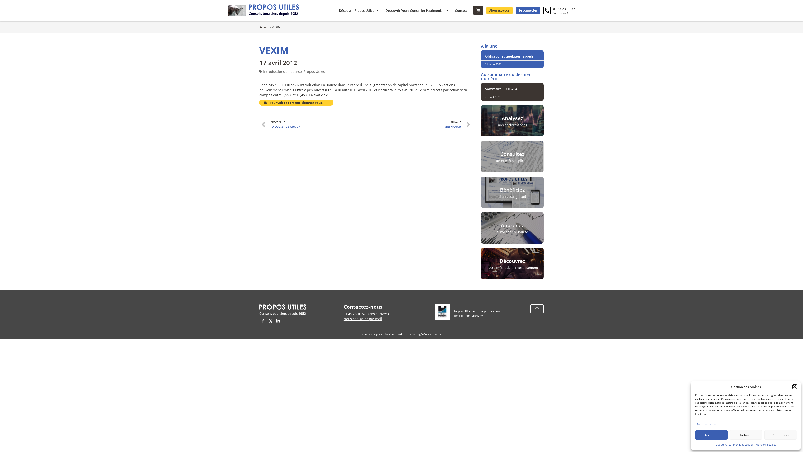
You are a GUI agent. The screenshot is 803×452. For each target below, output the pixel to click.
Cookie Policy (723, 444)
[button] (795, 387)
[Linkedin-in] (278, 321)
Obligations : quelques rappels (509, 56)
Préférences (780, 435)
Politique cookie (394, 334)
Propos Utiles (314, 71)
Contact (461, 10)
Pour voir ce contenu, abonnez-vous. (296, 103)
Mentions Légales (743, 444)
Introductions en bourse (282, 71)
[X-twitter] (270, 321)
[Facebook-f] (263, 321)
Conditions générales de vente (424, 334)
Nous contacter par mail (363, 319)
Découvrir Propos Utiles (356, 10)
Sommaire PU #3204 (501, 89)
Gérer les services (707, 424)
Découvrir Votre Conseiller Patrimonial (415, 10)
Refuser (746, 435)
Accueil (264, 27)
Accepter (711, 435)
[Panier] (478, 10)
